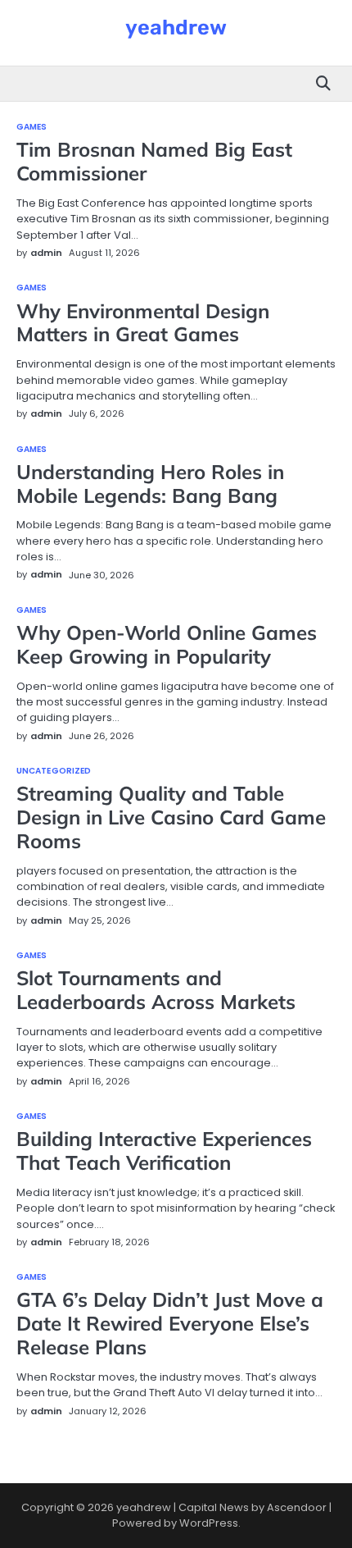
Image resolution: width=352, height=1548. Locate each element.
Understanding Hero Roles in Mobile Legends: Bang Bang (150, 483)
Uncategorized (53, 771)
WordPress (208, 1523)
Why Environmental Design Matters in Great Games (142, 323)
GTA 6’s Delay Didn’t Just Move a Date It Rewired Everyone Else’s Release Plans (169, 1323)
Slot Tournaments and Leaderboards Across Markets (156, 990)
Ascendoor (297, 1507)
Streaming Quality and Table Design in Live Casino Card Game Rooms (171, 817)
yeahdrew (176, 27)
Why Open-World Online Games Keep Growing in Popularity (166, 644)
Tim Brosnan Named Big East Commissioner (154, 161)
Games (31, 127)
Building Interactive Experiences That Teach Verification (164, 1150)
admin (46, 252)
